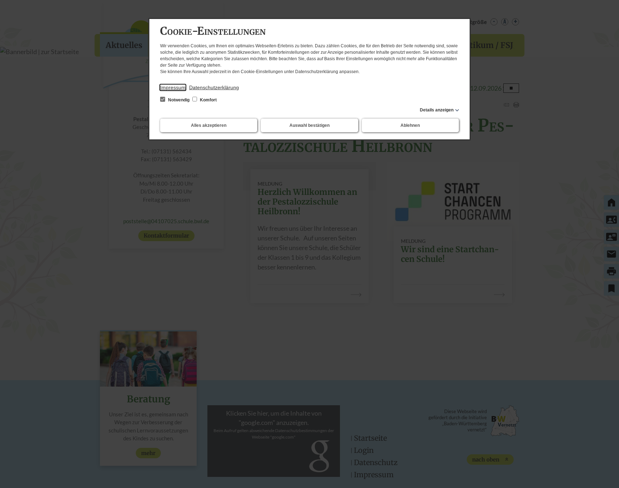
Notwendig (179, 99)
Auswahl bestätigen (309, 125)
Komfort (208, 99)
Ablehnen (410, 125)
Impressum (173, 87)
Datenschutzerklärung (214, 87)
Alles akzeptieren (208, 125)
